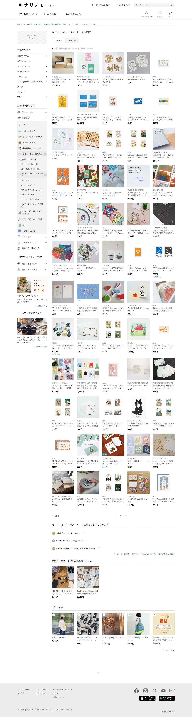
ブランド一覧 (41, 689)
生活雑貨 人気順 (36, 24)
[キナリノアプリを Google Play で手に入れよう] (167, 700)
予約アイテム (23, 76)
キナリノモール (23, 24)
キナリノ (20, 693)
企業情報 (20, 710)
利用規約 (30, 710)
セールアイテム (24, 66)
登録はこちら (41, 347)
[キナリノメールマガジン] (172, 691)
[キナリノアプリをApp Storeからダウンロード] (147, 700)
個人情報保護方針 (44, 710)
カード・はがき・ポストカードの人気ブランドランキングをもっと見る (146, 554)
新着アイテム (23, 56)
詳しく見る (42, 306)
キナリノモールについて (62, 689)
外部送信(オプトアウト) (63, 710)
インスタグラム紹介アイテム (30, 82)
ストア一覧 (40, 693)
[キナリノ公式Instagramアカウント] (145, 691)
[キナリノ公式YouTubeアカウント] (163, 691)
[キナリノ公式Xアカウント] (155, 691)
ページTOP (98, 673)
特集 (19, 97)
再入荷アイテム (24, 71)
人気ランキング (24, 61)
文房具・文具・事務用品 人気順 (55, 24)
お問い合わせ (58, 697)
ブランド (21, 92)
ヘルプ (55, 693)
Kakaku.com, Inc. (168, 711)
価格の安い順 (72, 48)
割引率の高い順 (86, 48)
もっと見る (170, 650)
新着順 (62, 48)
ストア (20, 87)
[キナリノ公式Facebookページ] (137, 691)
